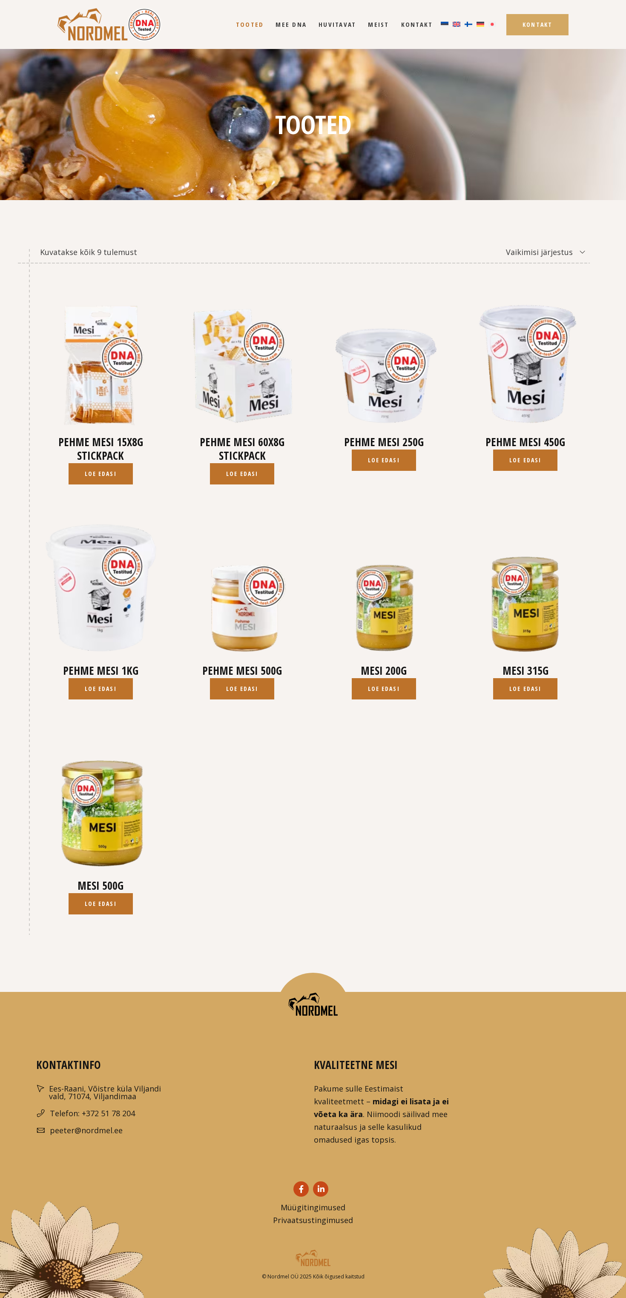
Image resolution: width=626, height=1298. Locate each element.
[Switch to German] (480, 24)
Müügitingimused (313, 1207)
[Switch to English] (456, 24)
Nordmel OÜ (282, 1276)
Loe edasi (101, 474)
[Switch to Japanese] (492, 24)
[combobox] (517, 252)
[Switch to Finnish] (468, 24)
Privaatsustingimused (313, 1220)
